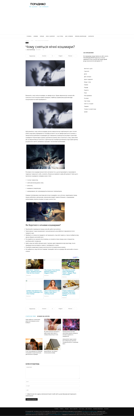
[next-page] (54, 357)
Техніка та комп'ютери (90, 109)
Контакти (91, 36)
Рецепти (86, 90)
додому (27, 40)
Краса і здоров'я (88, 79)
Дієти (85, 74)
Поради (42, 36)
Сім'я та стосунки (88, 103)
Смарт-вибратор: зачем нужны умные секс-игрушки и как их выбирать (33, 321)
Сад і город (60, 36)
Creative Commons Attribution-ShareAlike (66, 413)
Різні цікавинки (88, 95)
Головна (29, 36)
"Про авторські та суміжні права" (89, 411)
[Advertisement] (80, 5)
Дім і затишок (69, 36)
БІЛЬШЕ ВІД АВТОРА (43, 316)
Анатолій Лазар (31, 49)
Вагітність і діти (88, 68)
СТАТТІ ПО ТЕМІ (31, 316)
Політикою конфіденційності (55, 414)
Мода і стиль (87, 82)
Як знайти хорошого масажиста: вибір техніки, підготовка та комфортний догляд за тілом (52, 333)
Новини (36, 36)
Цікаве (86, 111)
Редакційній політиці (30, 413)
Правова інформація (80, 36)
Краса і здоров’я (50, 36)
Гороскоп (86, 71)
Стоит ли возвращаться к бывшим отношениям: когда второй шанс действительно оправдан (34, 353)
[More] (75, 55)
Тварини (86, 106)
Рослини (86, 98)
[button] (106, 36)
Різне (32, 40)
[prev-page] (51, 357)
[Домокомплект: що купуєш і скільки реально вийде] (52, 344)
